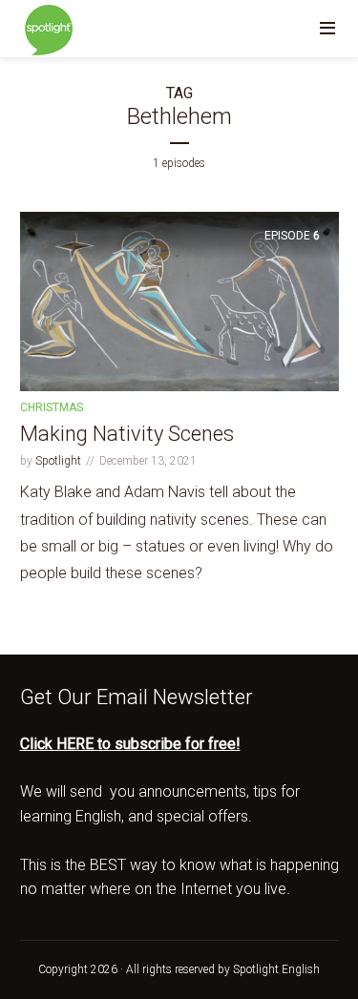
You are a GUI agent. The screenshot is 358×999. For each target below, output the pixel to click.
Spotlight (58, 461)
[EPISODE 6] (179, 301)
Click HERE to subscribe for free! (130, 744)
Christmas (51, 407)
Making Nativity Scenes (127, 434)
